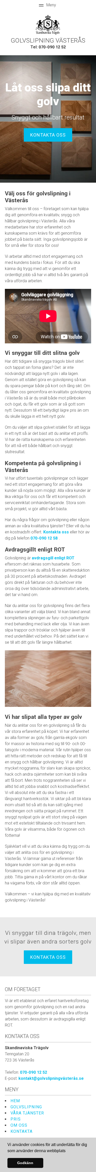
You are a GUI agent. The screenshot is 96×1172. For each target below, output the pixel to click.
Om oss (18, 1125)
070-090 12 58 (44, 538)
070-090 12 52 (52, 47)
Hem (15, 1100)
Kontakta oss (48, 135)
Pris (15, 1119)
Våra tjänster (27, 1113)
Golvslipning (26, 1106)
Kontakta (21, 1131)
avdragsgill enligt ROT (53, 558)
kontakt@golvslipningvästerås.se (51, 1078)
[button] (67, 1151)
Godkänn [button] (25, 1163)
